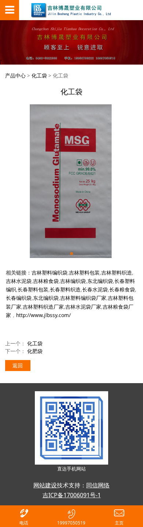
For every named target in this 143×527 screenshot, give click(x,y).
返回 (17, 365)
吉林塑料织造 (116, 272)
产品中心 (15, 75)
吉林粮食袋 (46, 280)
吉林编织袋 (73, 280)
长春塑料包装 (33, 289)
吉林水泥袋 (19, 280)
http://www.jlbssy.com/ (43, 315)
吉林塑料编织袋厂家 (83, 297)
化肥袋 (35, 351)
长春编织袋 (19, 297)
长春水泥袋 (95, 289)
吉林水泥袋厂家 (83, 306)
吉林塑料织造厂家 (43, 306)
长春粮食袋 (122, 289)
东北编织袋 (100, 280)
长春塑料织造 (65, 289)
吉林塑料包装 (84, 272)
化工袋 (39, 75)
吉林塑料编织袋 (49, 272)
